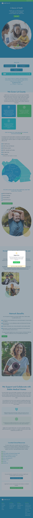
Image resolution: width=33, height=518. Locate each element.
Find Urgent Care (16, 262)
